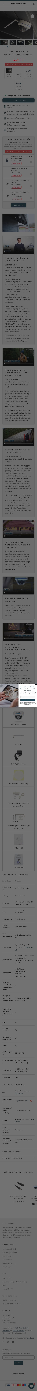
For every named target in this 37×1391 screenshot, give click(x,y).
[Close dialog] (36, 684)
